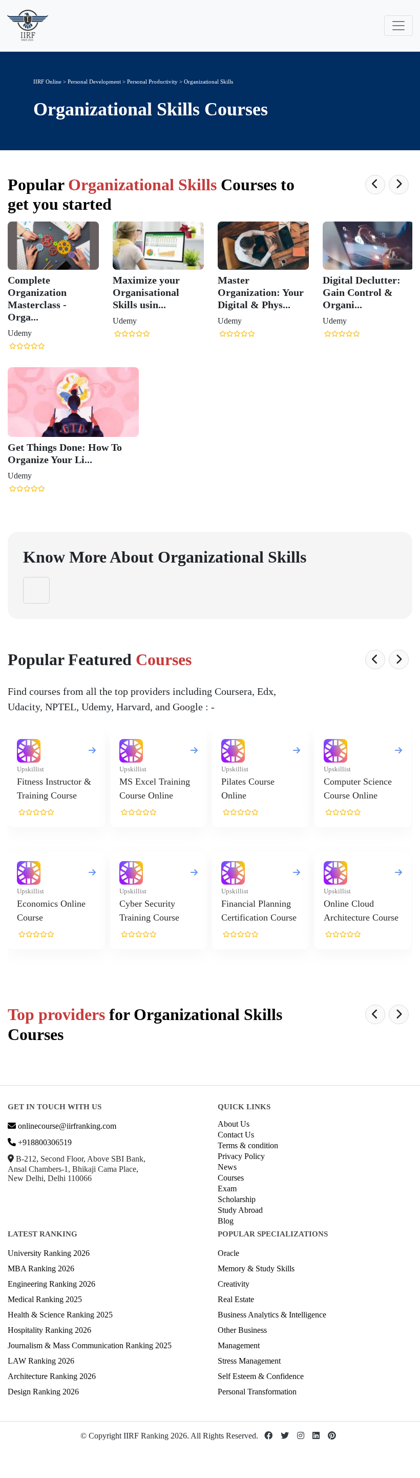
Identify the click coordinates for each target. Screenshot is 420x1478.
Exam (227, 1188)
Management (239, 1345)
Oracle (228, 1253)
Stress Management (249, 1360)
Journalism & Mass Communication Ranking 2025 (90, 1345)
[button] (375, 184)
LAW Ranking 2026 (41, 1360)
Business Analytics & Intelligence (272, 1314)
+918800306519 (44, 1142)
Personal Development (94, 81)
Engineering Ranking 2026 (51, 1284)
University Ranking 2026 (49, 1253)
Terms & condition (248, 1145)
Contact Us (236, 1134)
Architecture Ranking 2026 (52, 1376)
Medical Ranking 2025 (45, 1299)
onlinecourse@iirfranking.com (66, 1126)
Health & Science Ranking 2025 (60, 1314)
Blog (226, 1220)
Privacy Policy (241, 1156)
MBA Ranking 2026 (41, 1268)
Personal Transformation (257, 1391)
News (227, 1167)
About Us (233, 1124)
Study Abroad (240, 1210)
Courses (231, 1177)
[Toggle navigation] (398, 25)
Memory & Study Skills (256, 1268)
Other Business (242, 1330)
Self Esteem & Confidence (261, 1376)
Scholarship (237, 1199)
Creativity (233, 1284)
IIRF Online (47, 81)
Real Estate (236, 1299)
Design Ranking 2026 (43, 1391)
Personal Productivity (153, 81)
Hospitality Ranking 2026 (49, 1330)
